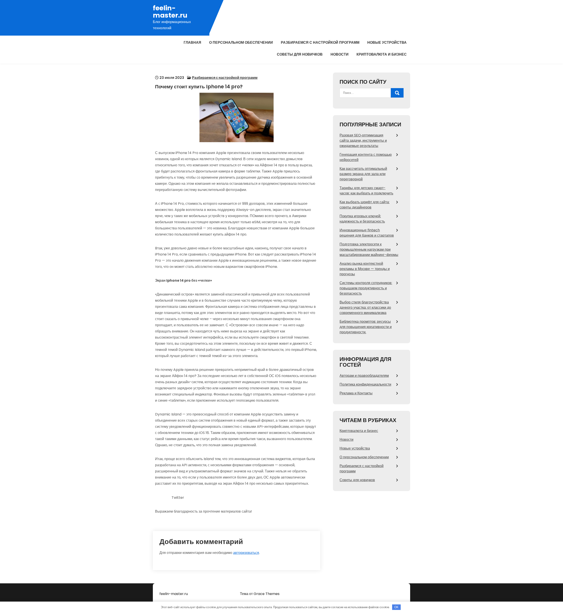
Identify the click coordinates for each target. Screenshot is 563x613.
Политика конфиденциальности (365, 384)
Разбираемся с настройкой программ (320, 42)
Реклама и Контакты (356, 393)
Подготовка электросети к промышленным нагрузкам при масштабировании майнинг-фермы (369, 249)
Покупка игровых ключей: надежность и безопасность (362, 219)
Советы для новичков (300, 54)
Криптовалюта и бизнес (381, 54)
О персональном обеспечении (241, 42)
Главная (192, 42)
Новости (340, 54)
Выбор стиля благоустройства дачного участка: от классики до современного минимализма (365, 307)
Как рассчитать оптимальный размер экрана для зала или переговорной (363, 174)
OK (396, 607)
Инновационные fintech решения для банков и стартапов (367, 233)
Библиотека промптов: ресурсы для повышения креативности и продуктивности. (366, 327)
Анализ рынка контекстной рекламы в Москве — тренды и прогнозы (365, 269)
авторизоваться (246, 552)
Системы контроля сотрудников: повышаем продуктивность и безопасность (366, 288)
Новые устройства (387, 42)
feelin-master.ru (170, 11)
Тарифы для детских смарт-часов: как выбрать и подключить (366, 190)
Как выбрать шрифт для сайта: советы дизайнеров (364, 204)
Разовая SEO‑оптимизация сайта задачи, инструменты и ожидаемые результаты (363, 140)
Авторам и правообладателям (364, 375)
